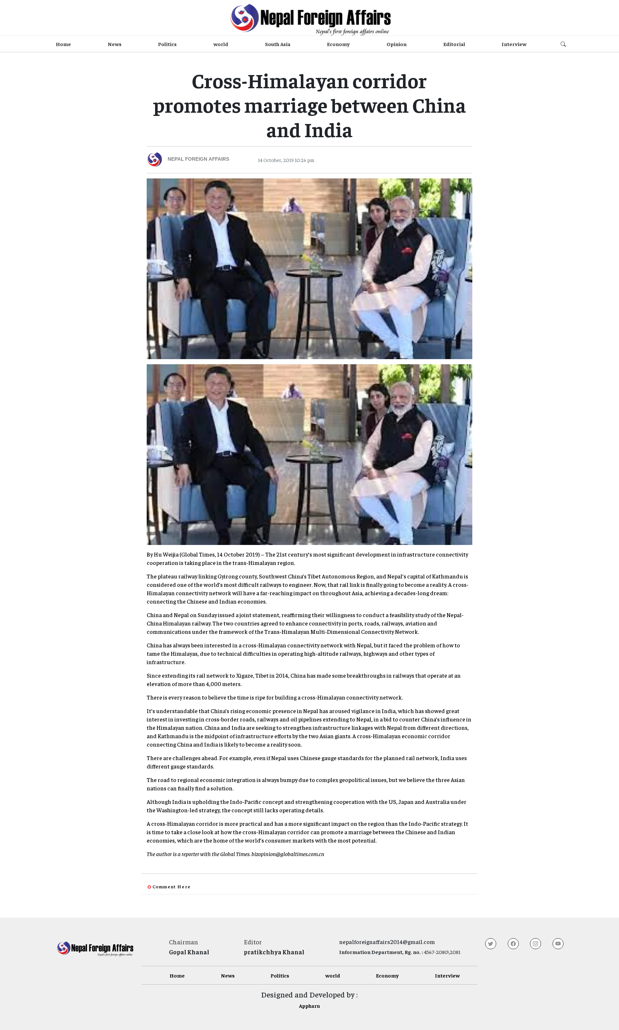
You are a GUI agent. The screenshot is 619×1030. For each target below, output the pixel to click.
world (220, 44)
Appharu (309, 1005)
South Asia (277, 44)
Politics (167, 44)
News (115, 44)
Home (63, 44)
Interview (514, 44)
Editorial (454, 44)
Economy (338, 44)
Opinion (397, 44)
